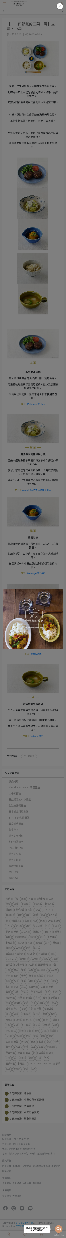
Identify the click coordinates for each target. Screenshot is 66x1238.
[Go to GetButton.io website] (59, 1235)
